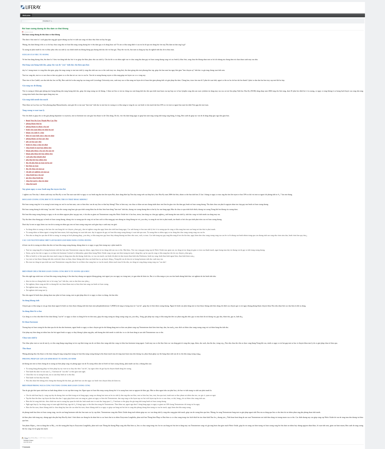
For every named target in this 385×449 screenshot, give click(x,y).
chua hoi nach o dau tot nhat (37, 181)
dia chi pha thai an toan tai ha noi (39, 163)
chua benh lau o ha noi (35, 175)
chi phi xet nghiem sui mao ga (37, 172)
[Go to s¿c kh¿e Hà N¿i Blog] (30, 8)
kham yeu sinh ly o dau (35, 133)
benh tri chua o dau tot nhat (37, 145)
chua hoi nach (31, 184)
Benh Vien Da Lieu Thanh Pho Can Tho (41, 121)
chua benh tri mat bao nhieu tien (38, 148)
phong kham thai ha (34, 124)
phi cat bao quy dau (33, 142)
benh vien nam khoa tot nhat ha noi (40, 130)
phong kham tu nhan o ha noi (37, 127)
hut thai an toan (32, 166)
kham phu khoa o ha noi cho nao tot (40, 151)
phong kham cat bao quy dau (37, 139)
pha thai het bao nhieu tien (36, 160)
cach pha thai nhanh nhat (36, 157)
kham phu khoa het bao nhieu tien (39, 154)
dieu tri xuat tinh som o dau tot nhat (40, 136)
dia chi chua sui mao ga (35, 169)
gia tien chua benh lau (34, 178)
